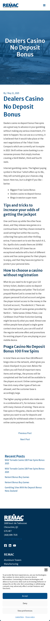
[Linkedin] (10, 545)
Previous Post (25, 433)
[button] (46, 569)
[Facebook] (5, 545)
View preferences (25, 610)
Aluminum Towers (12, 560)
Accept (25, 596)
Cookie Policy (19, 617)
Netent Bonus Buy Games (17, 477)
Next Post (25, 439)
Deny (25, 603)
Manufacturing (11, 563)
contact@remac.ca (13, 538)
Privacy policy (30, 617)
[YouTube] (14, 545)
